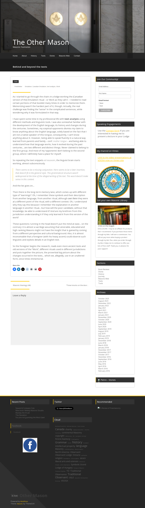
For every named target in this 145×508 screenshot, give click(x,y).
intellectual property (65, 446)
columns (86, 430)
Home (15, 56)
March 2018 (103, 345)
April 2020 (102, 326)
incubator (86, 443)
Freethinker (18, 86)
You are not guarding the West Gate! (30, 417)
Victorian (57, 481)
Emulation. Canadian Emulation (35, 86)
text (101, 106)
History (34, 56)
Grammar (61, 442)
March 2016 (103, 368)
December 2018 (104, 340)
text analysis (51, 86)
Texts (43, 56)
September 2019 (104, 329)
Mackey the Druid (22, 413)
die (74, 436)
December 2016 (104, 357)
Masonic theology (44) (22, 285)
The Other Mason (41, 42)
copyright (59, 435)
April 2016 (102, 366)
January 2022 (103, 305)
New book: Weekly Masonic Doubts (29, 410)
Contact (77, 56)
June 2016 (102, 361)
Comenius (58, 433)
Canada (59, 429)
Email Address (103, 86)
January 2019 (103, 338)
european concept (80, 436)
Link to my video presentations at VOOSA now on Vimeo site (114, 159)
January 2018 (103, 347)
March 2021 (103, 312)
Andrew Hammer (72, 426)
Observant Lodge (63, 455)
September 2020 (104, 322)
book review (81, 426)
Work (58, 86)
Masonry (59, 449)
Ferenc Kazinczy (62, 439)
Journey (101, 276)
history (77, 442)
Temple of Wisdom (79, 468)
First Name (102, 93)
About (24, 56)
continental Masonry (72, 432)
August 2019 (103, 331)
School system (75, 458)
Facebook (16, 425)
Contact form (112, 130)
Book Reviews (103, 269)
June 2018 (102, 343)
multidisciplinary (69, 449)
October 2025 (103, 298)
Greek (69, 443)
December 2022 (104, 303)
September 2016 (104, 359)
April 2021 (102, 310)
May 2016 (102, 364)
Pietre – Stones (108, 379)
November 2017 (104, 352)
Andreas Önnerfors (60, 426)
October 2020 (103, 319)
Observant (75, 452)
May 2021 (102, 308)
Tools (100, 283)
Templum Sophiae (60, 471)
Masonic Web (64, 56)
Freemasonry (75, 439)
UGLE (71, 477)
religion (59, 458)
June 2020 (102, 324)
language (81, 446)
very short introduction (81, 478)
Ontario (76, 455)
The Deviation (21, 415)
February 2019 (104, 336)
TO (67, 471)
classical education (78, 430)
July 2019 (101, 333)
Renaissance (66, 458)
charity (68, 429)
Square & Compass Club (24, 408)
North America (62, 452)
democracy (68, 436)
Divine (52, 56)
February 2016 (104, 371)
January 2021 (103, 315)
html (101, 103)
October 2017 (103, 354)
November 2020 (104, 317)
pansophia (84, 455)
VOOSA (64, 480)
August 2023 (103, 301)
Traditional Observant (68, 475)
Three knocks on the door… (77, 285)
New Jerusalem (79, 449)
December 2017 (104, 350)
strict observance (65, 465)
